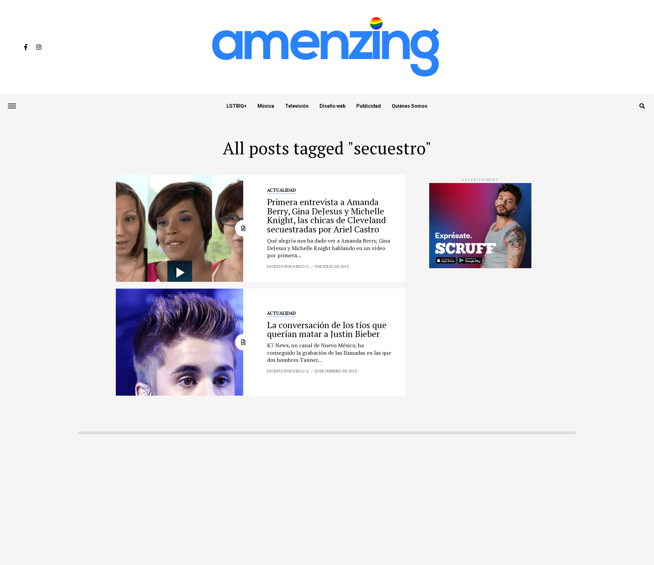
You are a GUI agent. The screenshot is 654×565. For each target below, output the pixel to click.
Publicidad (368, 106)
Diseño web (332, 106)
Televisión (297, 106)
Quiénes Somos (409, 106)
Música (266, 106)
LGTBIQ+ (237, 106)
